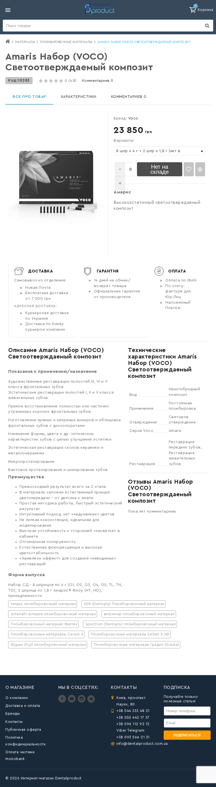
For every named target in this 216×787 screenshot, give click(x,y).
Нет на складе (159, 169)
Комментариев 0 (97, 80)
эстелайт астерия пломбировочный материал (53, 614)
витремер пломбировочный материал (139, 614)
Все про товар (29, 97)
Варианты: (124, 141)
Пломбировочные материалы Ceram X (47, 634)
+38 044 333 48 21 (133, 710)
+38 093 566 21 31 (133, 737)
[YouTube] (72, 701)
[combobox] (159, 150)
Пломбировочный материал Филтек (44, 624)
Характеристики (78, 97)
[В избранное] (189, 169)
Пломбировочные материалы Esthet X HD (130, 634)
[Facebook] (63, 701)
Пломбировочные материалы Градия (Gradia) (136, 644)
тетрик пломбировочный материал (43, 604)
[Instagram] (82, 701)
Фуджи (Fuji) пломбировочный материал (48, 644)
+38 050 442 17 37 (133, 717)
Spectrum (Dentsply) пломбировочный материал (131, 624)
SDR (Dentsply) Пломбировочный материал (124, 604)
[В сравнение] (200, 169)
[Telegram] (91, 701)
